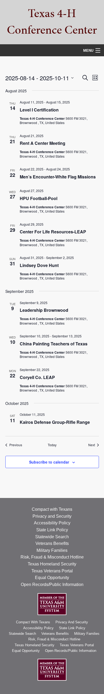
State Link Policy (52, 530)
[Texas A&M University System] (52, 604)
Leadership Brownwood (44, 310)
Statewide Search (52, 537)
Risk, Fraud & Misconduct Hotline (52, 557)
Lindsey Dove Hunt (39, 265)
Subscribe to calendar (49, 462)
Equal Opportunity (52, 577)
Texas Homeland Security (52, 564)
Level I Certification (39, 110)
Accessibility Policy (52, 523)
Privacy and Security (52, 516)
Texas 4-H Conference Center (52, 21)
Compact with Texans (52, 509)
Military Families (52, 550)
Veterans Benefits (52, 543)
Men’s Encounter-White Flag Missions (58, 177)
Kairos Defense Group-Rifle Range (55, 422)
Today (52, 445)
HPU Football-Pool (38, 198)
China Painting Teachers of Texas (53, 344)
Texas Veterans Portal (52, 571)
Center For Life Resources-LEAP (53, 232)
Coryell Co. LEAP (37, 377)
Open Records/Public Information (52, 584)
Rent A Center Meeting (42, 143)
